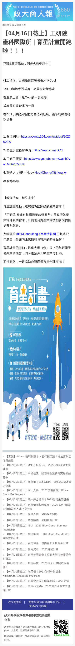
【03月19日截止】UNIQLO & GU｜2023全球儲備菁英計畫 (37, 466)
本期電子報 (8, 25)
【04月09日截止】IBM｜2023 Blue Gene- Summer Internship (35, 527)
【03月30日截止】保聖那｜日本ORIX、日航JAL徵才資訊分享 (37, 483)
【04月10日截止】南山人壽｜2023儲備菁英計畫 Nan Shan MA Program (36, 492)
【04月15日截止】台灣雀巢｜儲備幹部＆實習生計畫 (36, 543)
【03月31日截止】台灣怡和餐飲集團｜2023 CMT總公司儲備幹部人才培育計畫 (36, 506)
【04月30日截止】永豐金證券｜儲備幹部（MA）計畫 (37, 580)
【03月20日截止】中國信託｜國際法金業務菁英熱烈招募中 (37, 475)
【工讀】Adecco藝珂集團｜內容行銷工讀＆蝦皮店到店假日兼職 (37, 458)
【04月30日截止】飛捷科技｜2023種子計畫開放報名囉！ (36, 565)
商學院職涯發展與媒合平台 (44, 602)
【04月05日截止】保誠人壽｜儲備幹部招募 (31, 514)
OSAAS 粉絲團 (38, 606)
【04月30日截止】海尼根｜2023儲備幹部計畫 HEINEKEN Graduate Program (32, 573)
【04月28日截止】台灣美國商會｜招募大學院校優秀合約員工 (37, 556)
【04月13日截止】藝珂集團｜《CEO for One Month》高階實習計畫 (37, 536)
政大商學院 (15, 602)
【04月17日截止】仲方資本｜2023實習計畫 (31, 549)
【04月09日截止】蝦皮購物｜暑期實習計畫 (31, 520)
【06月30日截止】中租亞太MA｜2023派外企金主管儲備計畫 (36, 588)
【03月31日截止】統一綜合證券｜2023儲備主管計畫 (37, 499)
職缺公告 (21, 25)
